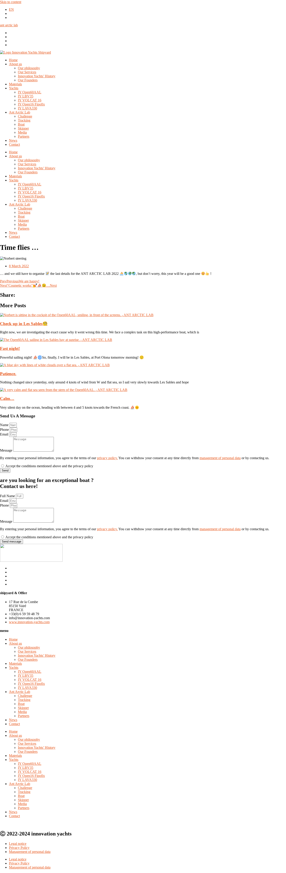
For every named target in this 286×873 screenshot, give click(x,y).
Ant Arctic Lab (19, 112)
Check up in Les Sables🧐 (24, 323)
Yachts (13, 88)
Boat (21, 124)
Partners (23, 136)
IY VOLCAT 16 (29, 100)
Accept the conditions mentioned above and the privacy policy (49, 466)
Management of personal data (29, 852)
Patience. (8, 373)
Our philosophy (29, 68)
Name (4, 425)
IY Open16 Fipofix (31, 104)
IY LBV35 (25, 96)
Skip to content (10, 2)
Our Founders (28, 80)
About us (15, 64)
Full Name (8, 496)
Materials (15, 84)
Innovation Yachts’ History (36, 76)
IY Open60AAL (29, 92)
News (13, 140)
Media (22, 132)
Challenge (25, 116)
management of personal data (220, 458)
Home (13, 60)
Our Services (27, 72)
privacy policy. (107, 458)
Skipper (23, 128)
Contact (14, 144)
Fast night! (10, 348)
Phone (5, 429)
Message (6, 450)
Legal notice (17, 844)
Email (4, 434)
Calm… (7, 398)
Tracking (24, 120)
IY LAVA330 (27, 108)
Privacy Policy (19, 848)
